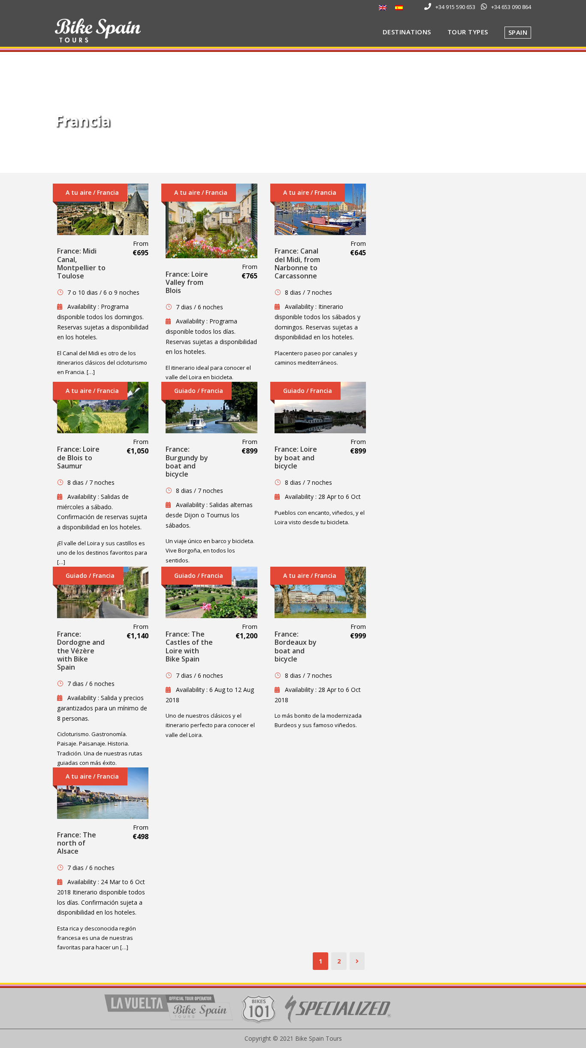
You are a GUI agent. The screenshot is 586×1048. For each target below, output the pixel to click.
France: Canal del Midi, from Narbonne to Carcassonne (297, 263)
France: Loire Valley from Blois (187, 282)
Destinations (407, 31)
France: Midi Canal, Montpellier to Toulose (81, 263)
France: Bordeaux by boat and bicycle (296, 646)
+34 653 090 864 (511, 7)
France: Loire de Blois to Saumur (78, 457)
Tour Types (467, 31)
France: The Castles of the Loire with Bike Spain (189, 646)
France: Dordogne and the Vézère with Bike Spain (81, 650)
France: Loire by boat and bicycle (296, 457)
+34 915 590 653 (455, 7)
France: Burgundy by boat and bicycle (187, 461)
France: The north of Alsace (76, 843)
